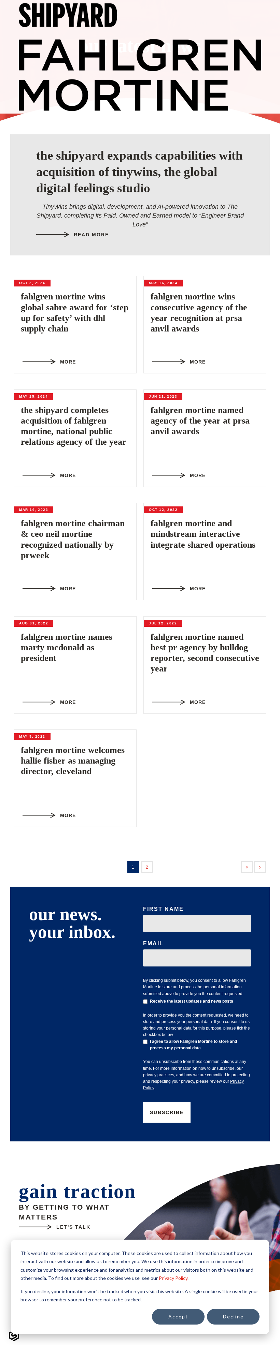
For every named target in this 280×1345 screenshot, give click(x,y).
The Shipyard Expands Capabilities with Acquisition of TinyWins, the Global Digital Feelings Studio (139, 171)
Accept (178, 1316)
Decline (233, 1316)
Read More (91, 234)
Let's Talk (73, 1227)
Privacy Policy (173, 1278)
